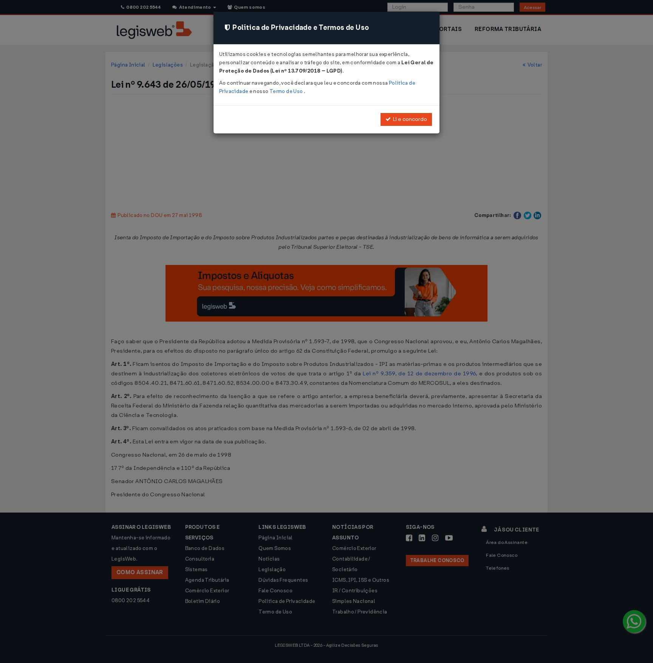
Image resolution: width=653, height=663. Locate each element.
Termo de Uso (286, 91)
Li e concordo (409, 119)
